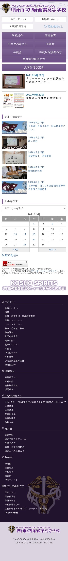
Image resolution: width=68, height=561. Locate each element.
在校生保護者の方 (50, 52)
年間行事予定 (11, 336)
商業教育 (50, 35)
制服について (11, 344)
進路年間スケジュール (15, 439)
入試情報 (9, 406)
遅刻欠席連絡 (18, 26)
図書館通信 (10, 496)
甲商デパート (11, 480)
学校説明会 (10, 418)
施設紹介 (9, 340)
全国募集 (9, 410)
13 (15, 234)
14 (24, 234)
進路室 (50, 44)
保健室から (10, 500)
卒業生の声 (10, 443)
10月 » (52, 249)
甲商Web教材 (11, 512)
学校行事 (9, 472)
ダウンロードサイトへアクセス (43, 271)
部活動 (8, 464)
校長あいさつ (11, 308)
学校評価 (9, 356)
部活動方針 (10, 365)
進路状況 (9, 435)
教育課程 (9, 332)
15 (34, 234)
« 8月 (15, 249)
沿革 (7, 312)
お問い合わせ (52, 19)
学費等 (8, 349)
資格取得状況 (11, 385)
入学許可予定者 (34, 67)
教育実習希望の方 (34, 59)
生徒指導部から (12, 504)
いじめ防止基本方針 (14, 361)
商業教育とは (11, 377)
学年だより (10, 492)
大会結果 (9, 468)
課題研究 (9, 389)
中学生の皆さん (17, 44)
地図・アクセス (19, 19)
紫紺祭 (8, 476)
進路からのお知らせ (14, 451)
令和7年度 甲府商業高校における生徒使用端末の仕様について (35, 402)
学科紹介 (9, 381)
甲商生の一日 (11, 353)
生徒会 (17, 52)
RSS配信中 (12, 255)
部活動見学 (10, 414)
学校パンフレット (13, 320)
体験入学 (9, 422)
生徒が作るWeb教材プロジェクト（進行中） (26, 508)
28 (24, 244)
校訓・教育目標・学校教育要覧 (20, 316)
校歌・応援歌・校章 (14, 328)
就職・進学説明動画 (14, 447)
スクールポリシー (13, 324)
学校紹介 (17, 35)
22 (34, 239)
